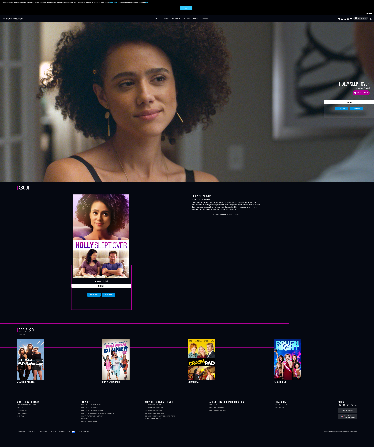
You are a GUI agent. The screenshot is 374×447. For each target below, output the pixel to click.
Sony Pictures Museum (153, 410)
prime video (341, 108)
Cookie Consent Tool (83, 431)
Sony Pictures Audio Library (92, 416)
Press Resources (280, 404)
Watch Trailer (362, 93)
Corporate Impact (23, 410)
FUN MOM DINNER (111, 382)
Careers (204, 19)
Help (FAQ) (20, 416)
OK (186, 8)
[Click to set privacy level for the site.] (74, 431)
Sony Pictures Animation (154, 404)
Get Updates (362, 18)
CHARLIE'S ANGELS (26, 382)
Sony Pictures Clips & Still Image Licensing (97, 413)
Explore (156, 19)
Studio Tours (22, 413)
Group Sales (85, 419)
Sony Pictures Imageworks (91, 404)
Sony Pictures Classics (154, 407)
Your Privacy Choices (64, 431)
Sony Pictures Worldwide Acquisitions (160, 416)
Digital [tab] (349, 102)
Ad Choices (53, 431)
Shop (195, 19)
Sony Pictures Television (154, 413)
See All (22, 334)
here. (146, 2)
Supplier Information (89, 422)
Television (176, 19)
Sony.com (213, 404)
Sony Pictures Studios (89, 407)
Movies (166, 19)
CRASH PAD (193, 382)
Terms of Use (31, 431)
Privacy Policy (21, 431)
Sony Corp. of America (218, 410)
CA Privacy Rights (42, 431)
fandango (356, 108)
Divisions (20, 407)
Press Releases (279, 407)
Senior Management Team (26, 404)
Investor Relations (216, 407)
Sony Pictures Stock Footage (92, 410)
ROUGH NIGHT (281, 382)
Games (187, 19)
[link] (369, 13)
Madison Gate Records (153, 419)
